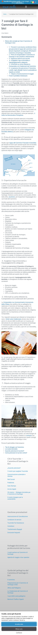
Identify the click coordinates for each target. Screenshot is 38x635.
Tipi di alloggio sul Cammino (14, 447)
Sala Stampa (11, 486)
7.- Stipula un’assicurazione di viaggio (21, 74)
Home (4, 14)
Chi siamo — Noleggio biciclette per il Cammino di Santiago (18, 493)
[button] (33, 2)
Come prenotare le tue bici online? (16, 453)
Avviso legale (11, 489)
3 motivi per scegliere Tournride (17, 471)
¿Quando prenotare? (14, 468)
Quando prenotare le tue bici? (14, 451)
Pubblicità (10, 483)
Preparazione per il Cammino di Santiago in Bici (17, 584)
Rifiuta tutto (19, 629)
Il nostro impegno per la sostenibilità (15, 498)
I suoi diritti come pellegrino (16, 596)
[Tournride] (9, 6)
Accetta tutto (19, 624)
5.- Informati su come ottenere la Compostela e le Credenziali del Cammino (22, 65)
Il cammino (11, 580)
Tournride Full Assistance (15, 523)
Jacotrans (11, 197)
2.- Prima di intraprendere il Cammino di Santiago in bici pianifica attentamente (22, 56)
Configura (19, 632)
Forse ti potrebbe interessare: (18, 76)
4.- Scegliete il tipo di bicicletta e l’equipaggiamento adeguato (19, 61)
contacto (29, 435)
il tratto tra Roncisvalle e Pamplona (18, 114)
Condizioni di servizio (14, 520)
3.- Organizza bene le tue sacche (19, 58)
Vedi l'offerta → (19, 3)
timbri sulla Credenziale (13, 319)
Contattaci (10, 526)
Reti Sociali (11, 479)
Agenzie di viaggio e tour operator (18, 557)
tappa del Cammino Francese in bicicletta (22, 143)
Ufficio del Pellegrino (14, 588)
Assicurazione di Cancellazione (17, 516)
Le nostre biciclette (11, 449)
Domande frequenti (13, 532)
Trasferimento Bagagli (14, 529)
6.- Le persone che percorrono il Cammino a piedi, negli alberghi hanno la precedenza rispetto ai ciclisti (23, 70)
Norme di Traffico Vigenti (15, 599)
